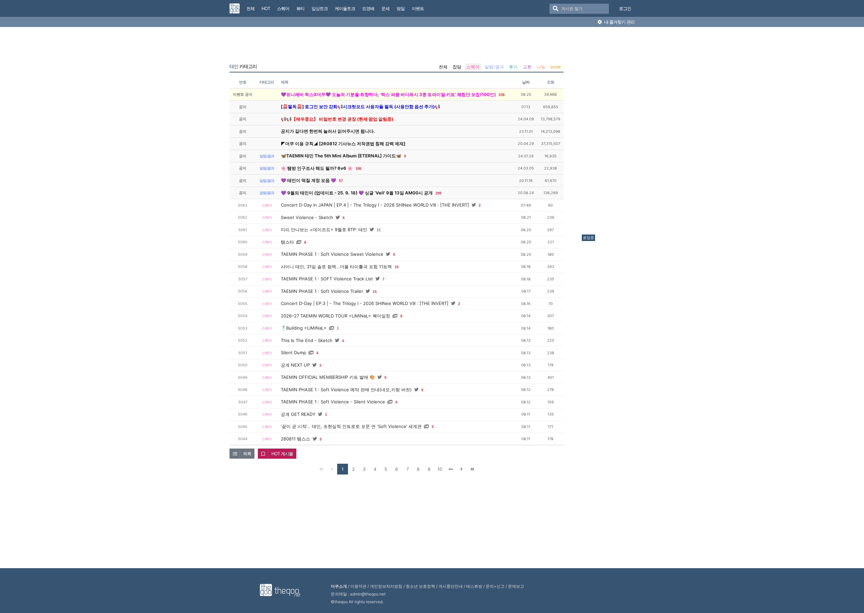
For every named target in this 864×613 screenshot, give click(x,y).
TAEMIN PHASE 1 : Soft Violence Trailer (322, 291)
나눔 (541, 66)
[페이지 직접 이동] (450, 469)
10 (397, 267)
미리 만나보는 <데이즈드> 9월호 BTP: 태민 (324, 229)
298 (438, 193)
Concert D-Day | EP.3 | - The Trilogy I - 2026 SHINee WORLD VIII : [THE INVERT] (365, 303)
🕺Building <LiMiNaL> (304, 328)
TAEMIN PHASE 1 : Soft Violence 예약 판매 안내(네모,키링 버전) (346, 389)
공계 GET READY (298, 414)
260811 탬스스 (295, 438)
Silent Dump (293, 352)
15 (375, 291)
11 (379, 230)
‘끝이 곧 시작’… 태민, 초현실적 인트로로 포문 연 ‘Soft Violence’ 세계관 (351, 426)
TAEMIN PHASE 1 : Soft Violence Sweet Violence (332, 254)
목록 (247, 453)
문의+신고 (495, 586)
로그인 (625, 8)
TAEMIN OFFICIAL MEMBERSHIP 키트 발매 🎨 (328, 377)
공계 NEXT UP (295, 365)
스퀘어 (473, 66)
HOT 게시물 (282, 453)
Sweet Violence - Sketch (307, 217)
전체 (443, 66)
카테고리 (243, 66)
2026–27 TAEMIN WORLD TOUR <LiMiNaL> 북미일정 (335, 315)
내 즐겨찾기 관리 (618, 22)
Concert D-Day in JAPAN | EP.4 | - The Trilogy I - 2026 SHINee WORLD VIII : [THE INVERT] (375, 205)
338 (501, 95)
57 (341, 181)
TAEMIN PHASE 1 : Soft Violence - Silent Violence (333, 401)
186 (358, 168)
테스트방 (474, 586)
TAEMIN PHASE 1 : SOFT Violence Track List (327, 278)
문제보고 (516, 586)
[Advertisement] (609, 132)
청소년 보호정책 (420, 586)
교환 (527, 66)
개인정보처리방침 (386, 586)
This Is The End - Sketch (306, 340)
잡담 (457, 66)
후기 (513, 66)
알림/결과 (494, 66)
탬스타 (287, 242)
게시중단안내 (450, 586)
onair (555, 66)
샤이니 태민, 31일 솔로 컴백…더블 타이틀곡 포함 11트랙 (336, 266)
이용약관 (358, 586)
